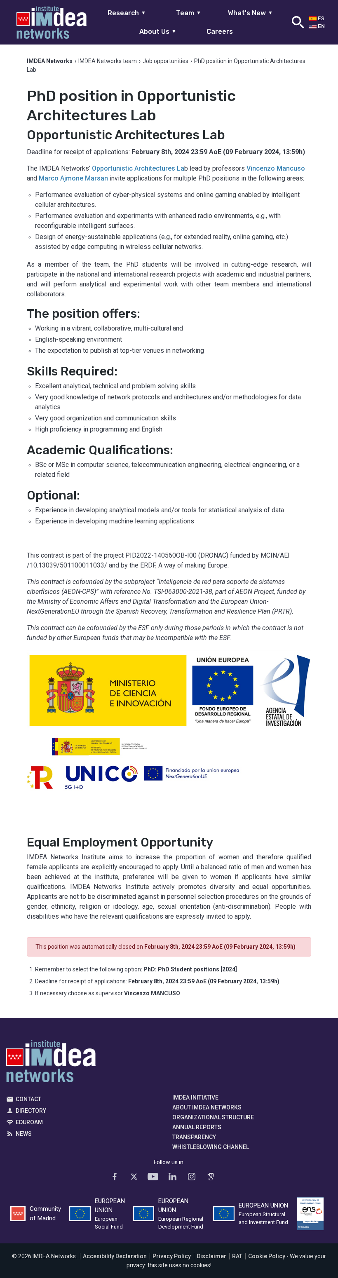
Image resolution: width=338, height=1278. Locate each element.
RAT (237, 1256)
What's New (250, 13)
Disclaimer (211, 1256)
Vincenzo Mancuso (275, 168)
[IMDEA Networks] (51, 22)
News (24, 1133)
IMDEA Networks (51, 1063)
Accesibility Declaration (115, 1256)
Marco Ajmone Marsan (73, 178)
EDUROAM (29, 1122)
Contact (28, 1099)
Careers (220, 31)
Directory (31, 1110)
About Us (157, 31)
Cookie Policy (266, 1256)
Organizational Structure (213, 1117)
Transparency (194, 1137)
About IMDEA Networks (207, 1107)
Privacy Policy (172, 1256)
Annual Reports (196, 1127)
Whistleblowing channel (210, 1147)
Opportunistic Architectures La (138, 168)
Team (188, 13)
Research (127, 13)
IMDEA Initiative (195, 1097)
